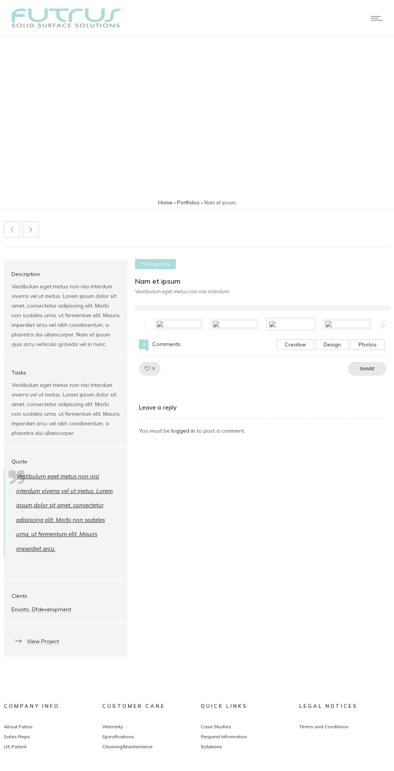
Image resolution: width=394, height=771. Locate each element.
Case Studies (216, 726)
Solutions (211, 746)
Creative (295, 344)
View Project (43, 641)
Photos (368, 344)
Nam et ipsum (157, 281)
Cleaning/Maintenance (127, 746)
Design (332, 344)
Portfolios (188, 202)
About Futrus (18, 726)
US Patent (15, 746)
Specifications (118, 736)
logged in (183, 430)
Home (165, 202)
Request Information (224, 736)
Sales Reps (17, 736)
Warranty (112, 726)
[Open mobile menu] (378, 18)
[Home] (66, 26)
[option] (183, 324)
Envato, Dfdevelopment (41, 609)
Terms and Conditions (324, 726)
